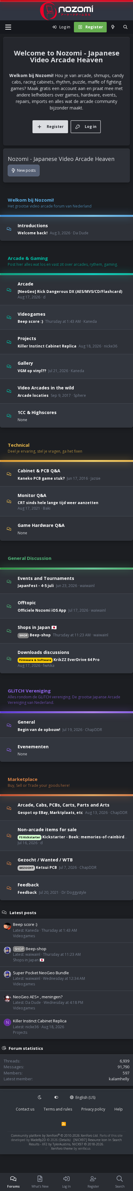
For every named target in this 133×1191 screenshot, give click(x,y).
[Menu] (8, 27)
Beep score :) (30, 321)
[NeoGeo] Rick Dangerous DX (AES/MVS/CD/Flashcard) (70, 291)
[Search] (125, 27)
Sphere (80, 395)
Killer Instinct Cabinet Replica (47, 346)
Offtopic (27, 603)
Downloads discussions (43, 652)
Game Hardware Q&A (41, 525)
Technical (18, 445)
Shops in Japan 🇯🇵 (37, 627)
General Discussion (29, 558)
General (26, 722)
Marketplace (22, 779)
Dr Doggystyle (74, 892)
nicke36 (110, 346)
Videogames (31, 314)
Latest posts (23, 912)
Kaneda (90, 321)
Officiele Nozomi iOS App (42, 610)
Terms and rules (58, 1109)
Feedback (28, 885)
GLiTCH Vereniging (29, 691)
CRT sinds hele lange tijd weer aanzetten (58, 502)
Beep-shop (35, 635)
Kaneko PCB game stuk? (41, 478)
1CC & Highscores (37, 412)
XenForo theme (62, 1148)
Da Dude (80, 233)
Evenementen (33, 746)
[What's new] (113, 27)
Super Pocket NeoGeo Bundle (41, 972)
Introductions (33, 225)
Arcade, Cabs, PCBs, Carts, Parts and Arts (63, 805)
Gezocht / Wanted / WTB (45, 860)
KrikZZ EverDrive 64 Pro (59, 659)
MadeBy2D (38, 1140)
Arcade (25, 284)
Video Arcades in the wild (46, 388)
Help (118, 1109)
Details (65, 1140)
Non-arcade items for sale (47, 829)
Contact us (25, 1109)
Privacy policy (93, 1109)
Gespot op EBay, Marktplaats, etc (50, 812)
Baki (46, 508)
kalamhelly (119, 1079)
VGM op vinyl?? (32, 370)
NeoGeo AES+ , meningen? (37, 997)
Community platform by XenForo (55, 1135)
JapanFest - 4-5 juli (36, 585)
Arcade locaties (33, 395)
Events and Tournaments (46, 578)
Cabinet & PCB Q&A (39, 471)
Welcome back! (33, 233)
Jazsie (96, 478)
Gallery (25, 363)
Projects (27, 338)
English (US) (85, 1097)
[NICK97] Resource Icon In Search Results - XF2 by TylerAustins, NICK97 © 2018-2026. (75, 1142)
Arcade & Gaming (28, 258)
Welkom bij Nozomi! (31, 200)
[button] (40, 1097)
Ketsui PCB (38, 867)
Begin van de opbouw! (39, 729)
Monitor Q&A (32, 495)
